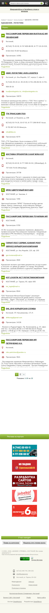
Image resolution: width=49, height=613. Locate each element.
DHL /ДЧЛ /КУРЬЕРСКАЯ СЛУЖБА (21, 309)
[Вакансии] (24, 496)
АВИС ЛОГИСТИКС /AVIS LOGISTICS (22, 73)
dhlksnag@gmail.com (14, 317)
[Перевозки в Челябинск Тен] (24, 451)
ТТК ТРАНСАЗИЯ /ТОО (16, 114)
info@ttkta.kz (11, 132)
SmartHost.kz (17, 601)
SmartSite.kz (38, 601)
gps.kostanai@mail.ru (14, 255)
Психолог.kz (16, 585)
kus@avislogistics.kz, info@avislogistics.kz (22, 91)
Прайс (29, 597)
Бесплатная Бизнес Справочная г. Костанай (24, 593)
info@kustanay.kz (22, 574)
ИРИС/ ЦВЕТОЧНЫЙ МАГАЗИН (19, 190)
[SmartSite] (24, 481)
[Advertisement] (24, 530)
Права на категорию (11, 543)
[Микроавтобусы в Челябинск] (24, 466)
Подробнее (5, 67)
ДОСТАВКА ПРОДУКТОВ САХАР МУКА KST (25, 154)
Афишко (31, 582)
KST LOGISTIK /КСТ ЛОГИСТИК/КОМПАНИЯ (25, 277)
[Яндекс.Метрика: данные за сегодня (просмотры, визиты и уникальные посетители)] (37, 559)
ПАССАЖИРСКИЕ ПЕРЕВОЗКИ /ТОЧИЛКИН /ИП (27, 216)
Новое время (33, 585)
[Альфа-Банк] (24, 511)
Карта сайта (41, 597)
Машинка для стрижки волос (34, 543)
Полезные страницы (19, 588)
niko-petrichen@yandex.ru (16, 352)
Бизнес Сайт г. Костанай (11, 597)
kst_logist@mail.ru (13, 286)
